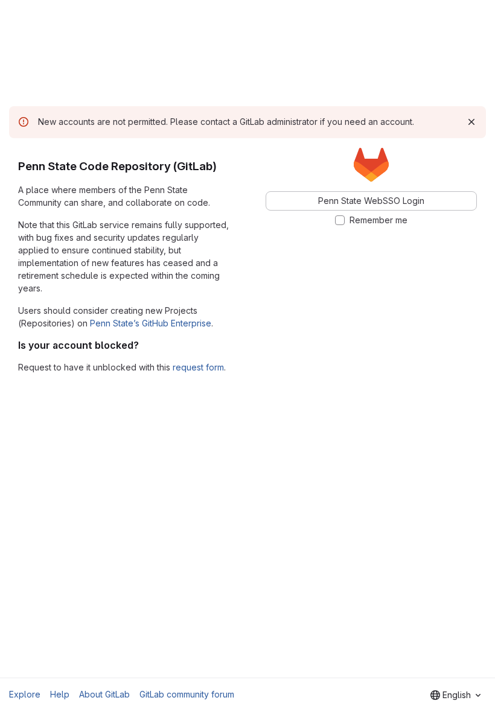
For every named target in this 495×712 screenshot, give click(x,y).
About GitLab (104, 694)
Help (59, 694)
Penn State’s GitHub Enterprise (150, 323)
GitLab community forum (186, 694)
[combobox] (455, 695)
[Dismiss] (471, 122)
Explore (24, 694)
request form (198, 367)
